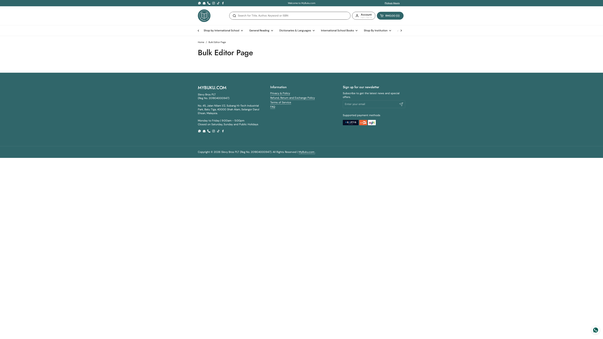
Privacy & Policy (280, 93)
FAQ (272, 106)
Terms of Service (280, 102)
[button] (390, 16)
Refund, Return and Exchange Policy (292, 98)
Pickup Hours (392, 3)
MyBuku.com (307, 152)
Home (201, 42)
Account (366, 14)
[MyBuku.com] (204, 15)
